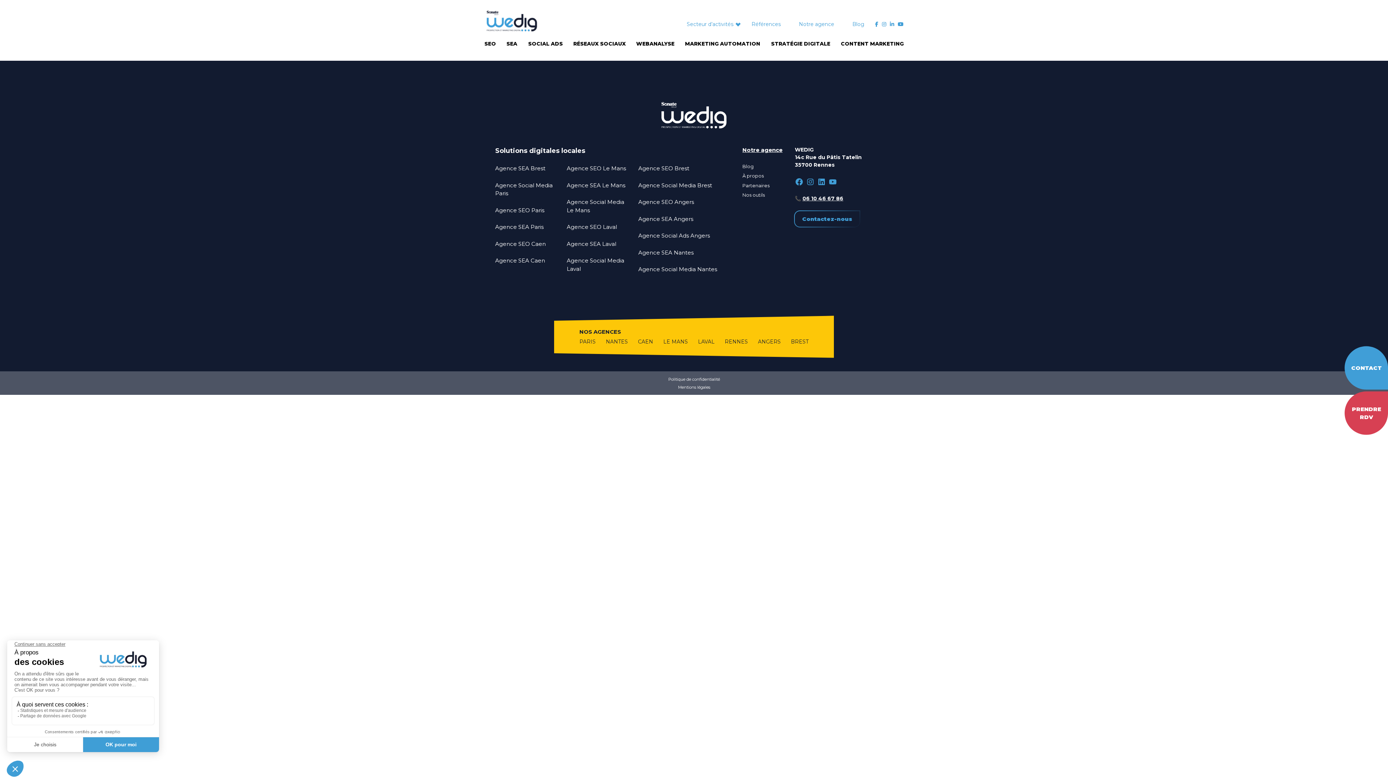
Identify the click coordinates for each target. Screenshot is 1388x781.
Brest (800, 341)
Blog (858, 24)
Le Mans (675, 341)
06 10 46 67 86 (822, 198)
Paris (587, 341)
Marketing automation (722, 43)
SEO (490, 43)
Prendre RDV (1366, 413)
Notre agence (816, 24)
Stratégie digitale (800, 43)
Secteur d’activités (710, 24)
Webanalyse (655, 43)
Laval (706, 341)
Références (766, 24)
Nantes (617, 341)
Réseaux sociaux (599, 43)
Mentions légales (694, 387)
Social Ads (545, 43)
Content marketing (872, 43)
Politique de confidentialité (694, 379)
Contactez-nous (827, 218)
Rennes (736, 341)
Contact (1366, 367)
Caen (645, 341)
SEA (511, 43)
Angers (769, 341)
